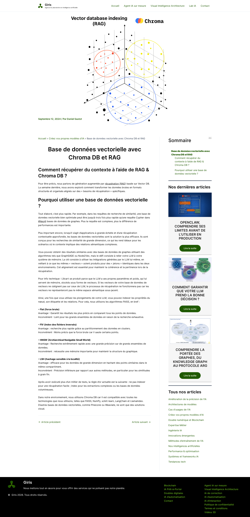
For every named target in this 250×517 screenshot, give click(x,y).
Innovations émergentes (181, 435)
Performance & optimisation (183, 451)
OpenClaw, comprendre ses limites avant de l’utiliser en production (190, 230)
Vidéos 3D (210, 512)
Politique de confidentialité (219, 504)
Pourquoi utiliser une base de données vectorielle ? (191, 172)
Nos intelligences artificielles (184, 446)
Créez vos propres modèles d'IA (186, 414)
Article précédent (49, 422)
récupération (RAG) (115, 183)
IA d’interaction (212, 500)
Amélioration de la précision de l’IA (187, 399)
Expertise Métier (177, 425)
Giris (48, 5)
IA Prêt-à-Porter (173, 489)
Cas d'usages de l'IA (179, 409)
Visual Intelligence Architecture (167, 5)
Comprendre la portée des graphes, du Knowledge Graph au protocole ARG (190, 358)
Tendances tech (177, 461)
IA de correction (213, 493)
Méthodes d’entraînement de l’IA (185, 440)
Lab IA (192, 5)
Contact (205, 5)
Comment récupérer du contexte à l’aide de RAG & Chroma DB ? (189, 161)
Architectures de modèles (182, 404)
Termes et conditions (215, 508)
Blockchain (170, 485)
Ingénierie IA (175, 430)
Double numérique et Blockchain (186, 420)
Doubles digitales (173, 493)
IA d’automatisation (174, 496)
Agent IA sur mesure (135, 5)
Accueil (115, 5)
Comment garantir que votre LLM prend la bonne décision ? (190, 293)
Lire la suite (190, 248)
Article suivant (141, 422)
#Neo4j (42, 221)
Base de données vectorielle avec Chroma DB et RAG (190, 153)
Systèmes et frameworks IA (183, 456)
